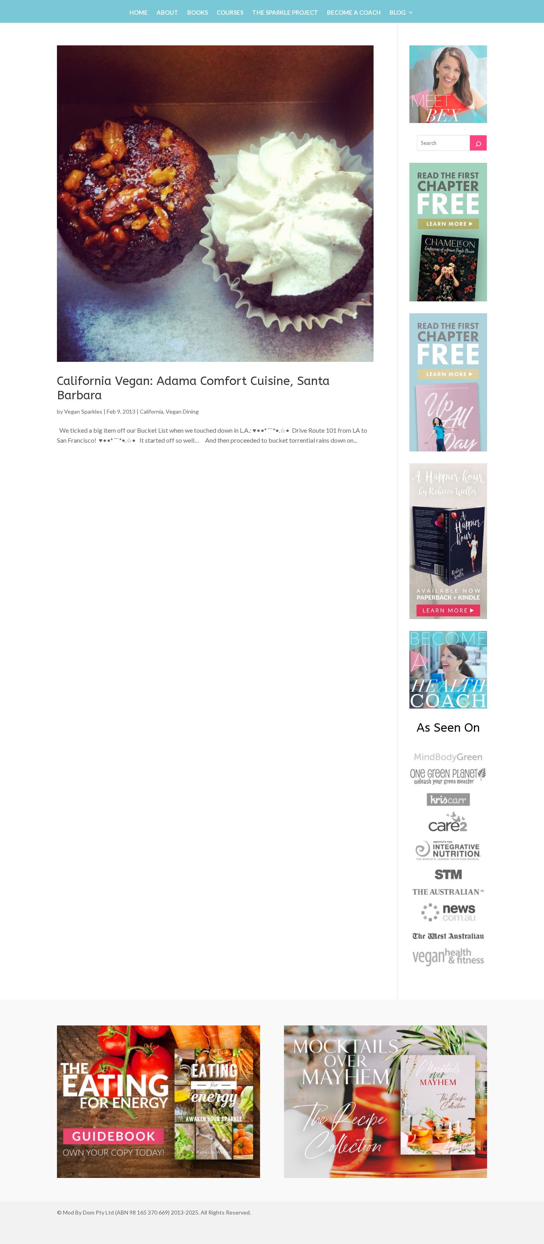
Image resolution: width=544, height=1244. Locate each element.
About (167, 13)
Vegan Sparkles (83, 411)
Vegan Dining (182, 411)
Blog (397, 13)
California (151, 411)
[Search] (478, 143)
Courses (230, 13)
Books (197, 13)
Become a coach (354, 13)
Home (138, 13)
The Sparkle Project (285, 13)
